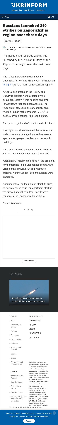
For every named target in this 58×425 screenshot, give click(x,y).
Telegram (8, 84)
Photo (32, 325)
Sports (13, 354)
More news (29, 261)
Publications (36, 316)
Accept (29, 421)
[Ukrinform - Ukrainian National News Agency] (29, 4)
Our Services (16, 392)
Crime (13, 358)
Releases (34, 337)
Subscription (16, 10)
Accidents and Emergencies (17, 363)
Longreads (35, 333)
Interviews (35, 321)
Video (32, 329)
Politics (14, 331)
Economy (15, 335)
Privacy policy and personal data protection (18, 398)
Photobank (40, 10)
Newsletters (29, 10)
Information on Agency (17, 377)
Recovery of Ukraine (16, 326)
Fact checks (16, 339)
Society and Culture (16, 348)
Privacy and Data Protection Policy (33, 416)
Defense (14, 343)
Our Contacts (16, 382)
